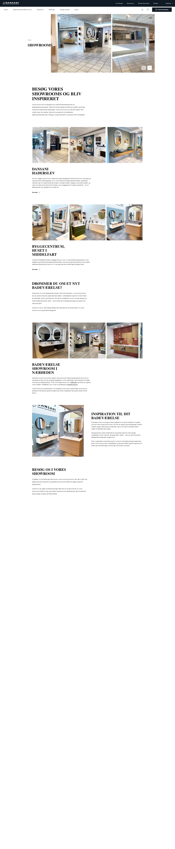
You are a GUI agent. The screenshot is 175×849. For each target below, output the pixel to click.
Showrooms (130, 3)
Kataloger (52, 9)
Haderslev (73, 382)
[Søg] (142, 10)
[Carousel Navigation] (147, 68)
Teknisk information (143, 3)
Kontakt (155, 3)
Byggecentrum (73, 384)
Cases (76, 9)
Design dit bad (64, 9)
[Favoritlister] (148, 10)
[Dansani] (10, 3)
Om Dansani (119, 3)
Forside (29, 40)
